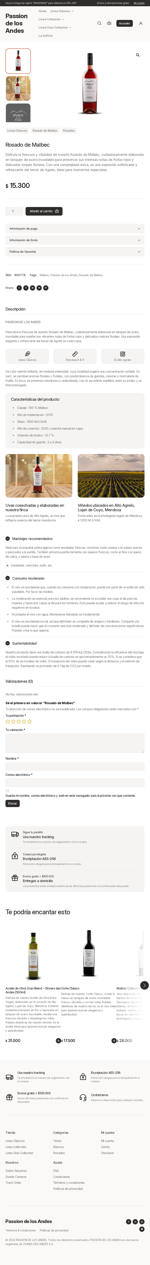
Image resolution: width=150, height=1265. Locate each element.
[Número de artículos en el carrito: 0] (109, 23)
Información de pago (24, 228)
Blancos (58, 1147)
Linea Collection (15, 1147)
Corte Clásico (70, 988)
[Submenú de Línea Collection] (63, 19)
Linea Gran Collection (19, 1153)
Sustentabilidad (24, 643)
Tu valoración (15, 730)
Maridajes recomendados (32, 539)
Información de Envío (24, 240)
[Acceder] (141, 23)
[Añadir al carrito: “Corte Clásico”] (114, 1040)
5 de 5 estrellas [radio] (29, 721)
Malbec (44, 275)
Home (42, 11)
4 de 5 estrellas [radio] (24, 721)
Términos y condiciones (69, 1183)
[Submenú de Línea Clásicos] (72, 11)
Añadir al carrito (41, 211)
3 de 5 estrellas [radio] (18, 721)
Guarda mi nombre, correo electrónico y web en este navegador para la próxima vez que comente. (70, 796)
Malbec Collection (129, 988)
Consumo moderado (28, 578)
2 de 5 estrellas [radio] (13, 721)
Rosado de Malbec (45, 130)
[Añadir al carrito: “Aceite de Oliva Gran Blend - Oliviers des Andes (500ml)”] (58, 1040)
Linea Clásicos (17, 130)
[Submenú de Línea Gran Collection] (70, 27)
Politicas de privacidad (68, 1189)
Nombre (12, 758)
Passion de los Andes (16, 23)
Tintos (57, 1141)
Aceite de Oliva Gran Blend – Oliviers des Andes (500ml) (33, 990)
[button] (137, 55)
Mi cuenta (139, 3)
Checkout (107, 1153)
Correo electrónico (18, 775)
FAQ (56, 1171)
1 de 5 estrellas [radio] (7, 721)
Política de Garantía (23, 251)
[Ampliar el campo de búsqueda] (99, 23)
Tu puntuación (15, 715)
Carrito (105, 1147)
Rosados (69, 130)
